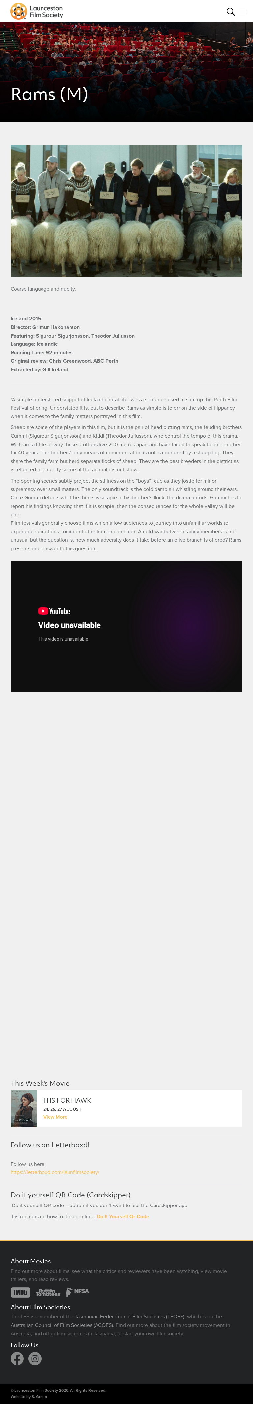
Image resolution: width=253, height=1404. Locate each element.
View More (55, 1117)
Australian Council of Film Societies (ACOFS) (62, 1325)
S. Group (39, 1396)
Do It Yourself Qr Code (123, 1216)
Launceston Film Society (36, 1390)
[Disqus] (126, 790)
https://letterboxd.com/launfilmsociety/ (55, 1172)
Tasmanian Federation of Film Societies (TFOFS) (129, 1317)
